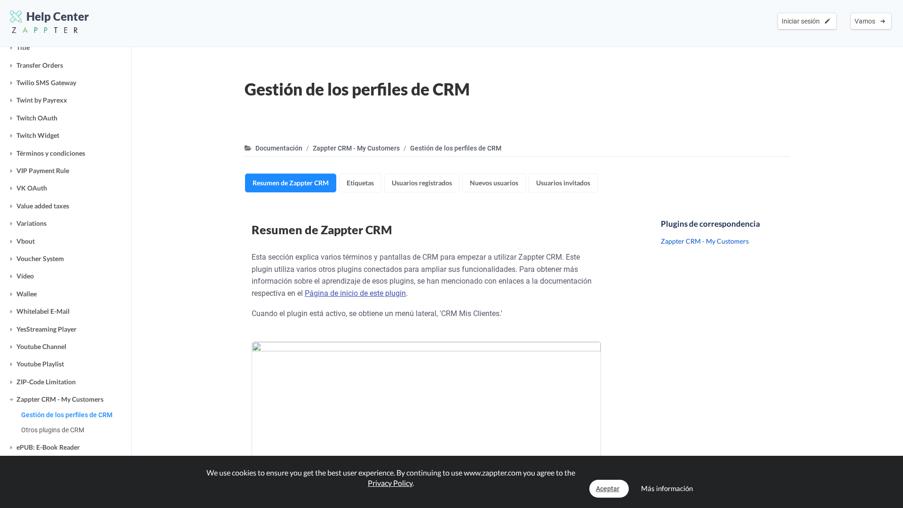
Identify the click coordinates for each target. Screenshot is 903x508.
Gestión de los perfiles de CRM (66, 415)
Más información (667, 488)
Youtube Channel (41, 346)
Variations (31, 223)
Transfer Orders (39, 65)
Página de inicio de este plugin (355, 293)
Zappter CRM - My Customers (59, 399)
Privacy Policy (390, 482)
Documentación (278, 148)
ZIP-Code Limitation (46, 382)
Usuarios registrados (422, 183)
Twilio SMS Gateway (46, 83)
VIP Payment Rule (42, 171)
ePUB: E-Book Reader (48, 447)
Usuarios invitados (563, 183)
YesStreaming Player (46, 329)
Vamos (866, 21)
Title (23, 47)
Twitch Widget (37, 135)
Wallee (26, 294)
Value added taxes (42, 206)
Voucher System (40, 258)
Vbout (25, 241)
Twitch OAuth (36, 118)
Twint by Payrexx (41, 100)
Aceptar (607, 488)
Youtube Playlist (40, 364)
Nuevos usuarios (494, 183)
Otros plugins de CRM (52, 430)
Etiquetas (360, 183)
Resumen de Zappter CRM (291, 183)
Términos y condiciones (50, 153)
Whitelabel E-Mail (43, 311)
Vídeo (25, 276)
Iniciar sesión (802, 21)
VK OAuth (31, 188)
